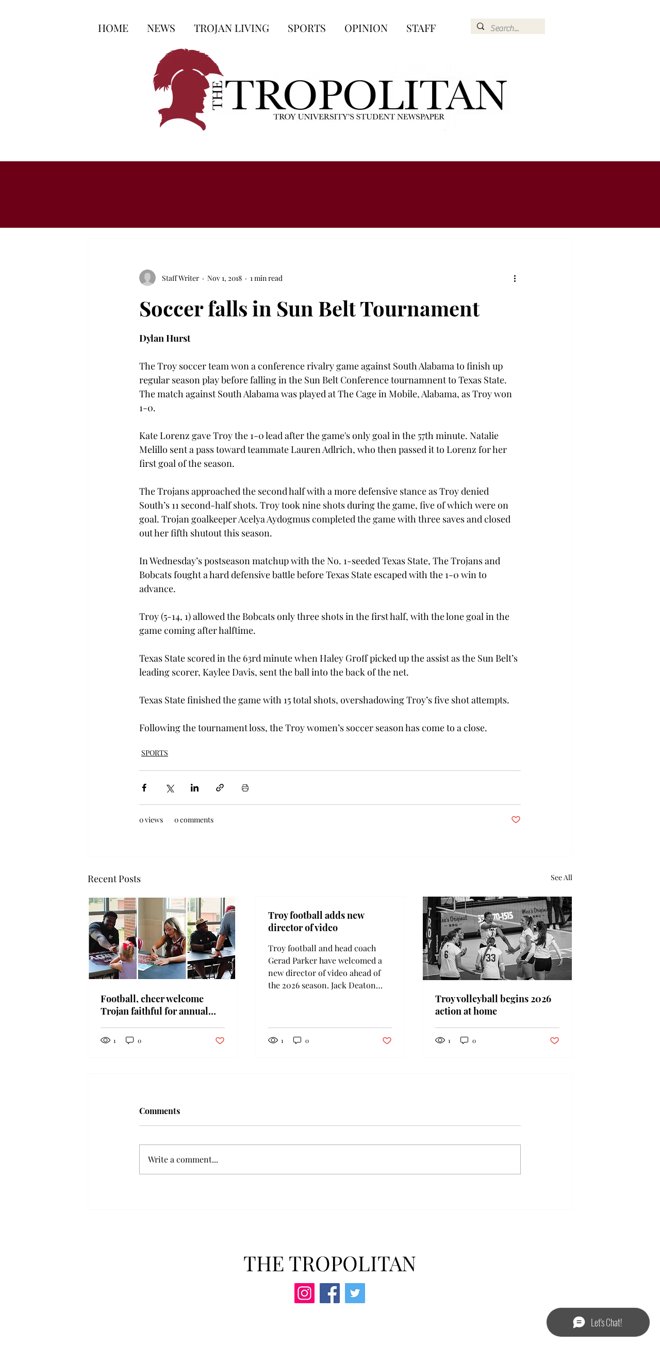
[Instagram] (304, 1293)
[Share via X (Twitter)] (169, 788)
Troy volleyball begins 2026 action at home (493, 1004)
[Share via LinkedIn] (195, 788)
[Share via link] (220, 788)
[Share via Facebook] (144, 788)
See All (561, 877)
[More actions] (514, 278)
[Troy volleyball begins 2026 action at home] (497, 938)
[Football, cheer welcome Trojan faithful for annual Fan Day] (162, 938)
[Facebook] (330, 1293)
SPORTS (154, 752)
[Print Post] (245, 788)
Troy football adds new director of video (316, 921)
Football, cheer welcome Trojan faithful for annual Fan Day (154, 1004)
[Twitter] (355, 1293)
